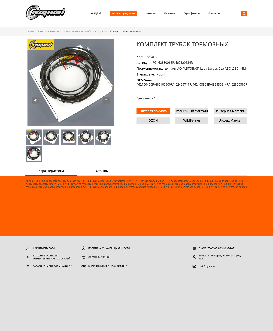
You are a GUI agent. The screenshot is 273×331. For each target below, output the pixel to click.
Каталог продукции (123, 13)
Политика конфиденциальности (109, 248)
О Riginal (96, 13)
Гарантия (169, 13)
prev (35, 100)
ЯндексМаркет (230, 120)
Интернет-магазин (230, 111)
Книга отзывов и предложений (107, 266)
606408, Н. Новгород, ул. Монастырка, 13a (220, 257)
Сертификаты (192, 13)
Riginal (45, 13)
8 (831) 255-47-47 (208, 248)
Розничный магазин (192, 111)
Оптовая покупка (153, 111)
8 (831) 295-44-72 (227, 248)
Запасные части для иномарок (52, 266)
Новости (151, 13)
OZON (153, 120)
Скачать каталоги (44, 248)
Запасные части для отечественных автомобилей (51, 257)
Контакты (214, 13)
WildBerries (191, 120)
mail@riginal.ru (207, 266)
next (106, 100)
